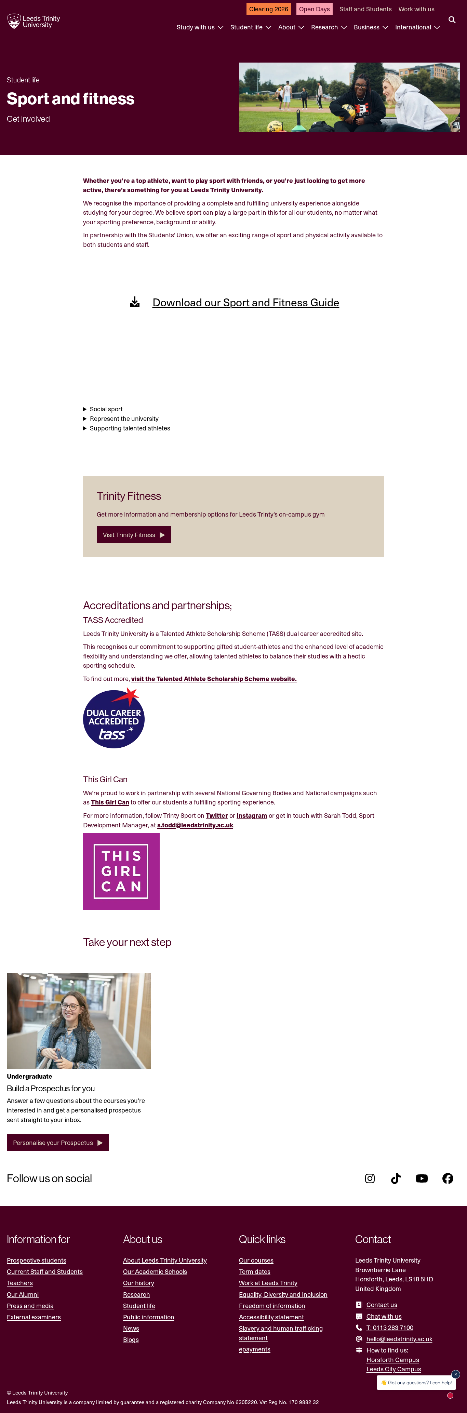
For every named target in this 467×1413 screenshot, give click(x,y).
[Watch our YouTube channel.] (422, 1178)
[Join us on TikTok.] (396, 1178)
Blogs (131, 1339)
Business (367, 27)
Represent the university (124, 418)
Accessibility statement (271, 1316)
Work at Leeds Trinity (268, 1282)
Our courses (256, 1260)
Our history (138, 1282)
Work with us (417, 8)
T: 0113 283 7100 (389, 1327)
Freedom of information (272, 1305)
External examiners (34, 1316)
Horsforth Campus (392, 1359)
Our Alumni (23, 1294)
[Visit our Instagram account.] (370, 1178)
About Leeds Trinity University (165, 1260)
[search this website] (452, 20)
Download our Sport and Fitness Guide (245, 301)
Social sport (106, 408)
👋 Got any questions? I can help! (416, 1382)
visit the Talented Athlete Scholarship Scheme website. (214, 678)
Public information (148, 1316)
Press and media (30, 1305)
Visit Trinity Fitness (129, 534)
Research (325, 27)
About (287, 27)
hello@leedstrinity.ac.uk (399, 1338)
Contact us (381, 1304)
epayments (254, 1349)
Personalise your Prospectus (53, 1142)
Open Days (314, 8)
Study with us (196, 27)
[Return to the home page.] (33, 21)
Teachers (20, 1282)
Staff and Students (365, 8)
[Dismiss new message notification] (455, 1374)
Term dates (254, 1271)
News (131, 1328)
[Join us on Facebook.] (448, 1178)
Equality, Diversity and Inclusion (283, 1294)
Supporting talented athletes (130, 428)
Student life (247, 27)
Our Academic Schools (155, 1271)
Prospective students (36, 1260)
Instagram (252, 815)
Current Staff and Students (45, 1271)
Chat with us (384, 1316)
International (413, 27)
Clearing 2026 (268, 8)
